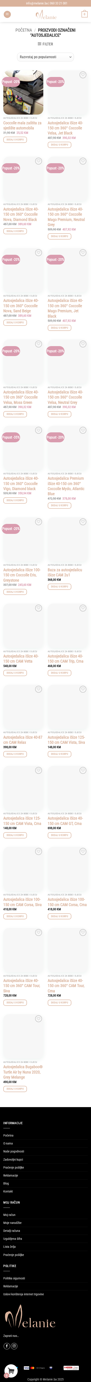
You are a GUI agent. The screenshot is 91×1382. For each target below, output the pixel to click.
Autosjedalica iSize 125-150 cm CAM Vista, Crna (22, 821)
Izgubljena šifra (12, 1239)
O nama (8, 1143)
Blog (6, 1183)
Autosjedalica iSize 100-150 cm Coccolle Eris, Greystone (21, 575)
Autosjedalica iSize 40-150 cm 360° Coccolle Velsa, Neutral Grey (65, 397)
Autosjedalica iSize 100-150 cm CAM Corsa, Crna (67, 902)
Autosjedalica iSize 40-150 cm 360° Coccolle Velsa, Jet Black (65, 128)
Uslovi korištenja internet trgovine (23, 1294)
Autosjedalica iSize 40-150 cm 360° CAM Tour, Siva (21, 985)
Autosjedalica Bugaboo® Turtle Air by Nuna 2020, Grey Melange (23, 1071)
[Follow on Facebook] (7, 1346)
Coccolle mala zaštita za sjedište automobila (22, 125)
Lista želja (9, 1247)
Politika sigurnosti (14, 1278)
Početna (23, 30)
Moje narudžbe (12, 1223)
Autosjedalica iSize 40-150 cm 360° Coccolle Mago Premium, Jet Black (65, 308)
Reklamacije (10, 1175)
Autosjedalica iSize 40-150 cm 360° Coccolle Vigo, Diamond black (20, 483)
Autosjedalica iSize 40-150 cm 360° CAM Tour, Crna (66, 985)
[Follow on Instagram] (14, 1346)
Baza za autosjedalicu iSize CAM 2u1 (65, 572)
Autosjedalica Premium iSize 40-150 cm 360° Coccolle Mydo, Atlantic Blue (66, 486)
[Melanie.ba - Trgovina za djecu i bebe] (46, 14)
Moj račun (9, 1215)
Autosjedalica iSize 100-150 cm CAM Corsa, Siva (22, 902)
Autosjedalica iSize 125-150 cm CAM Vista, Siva (66, 740)
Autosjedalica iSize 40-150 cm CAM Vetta (20, 658)
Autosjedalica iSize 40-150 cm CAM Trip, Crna (65, 658)
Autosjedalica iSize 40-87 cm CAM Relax (22, 740)
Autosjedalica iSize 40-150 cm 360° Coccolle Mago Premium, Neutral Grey (66, 217)
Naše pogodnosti (13, 1151)
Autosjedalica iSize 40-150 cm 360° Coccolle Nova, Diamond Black (20, 214)
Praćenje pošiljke (13, 1167)
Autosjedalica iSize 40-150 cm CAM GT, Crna (65, 821)
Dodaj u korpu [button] (15, 139)
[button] (7, 14)
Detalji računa (11, 1231)
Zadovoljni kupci (13, 1160)
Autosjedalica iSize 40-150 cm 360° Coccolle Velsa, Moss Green (20, 397)
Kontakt (8, 1191)
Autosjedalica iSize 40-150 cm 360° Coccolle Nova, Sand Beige (20, 305)
